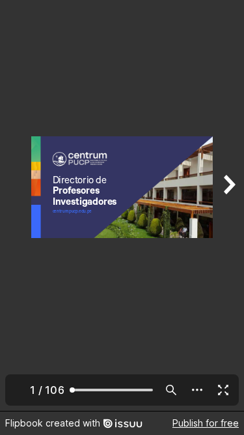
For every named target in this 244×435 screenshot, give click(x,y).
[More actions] (197, 390)
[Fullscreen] (223, 390)
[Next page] (228, 205)
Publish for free (205, 422)
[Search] (171, 390)
